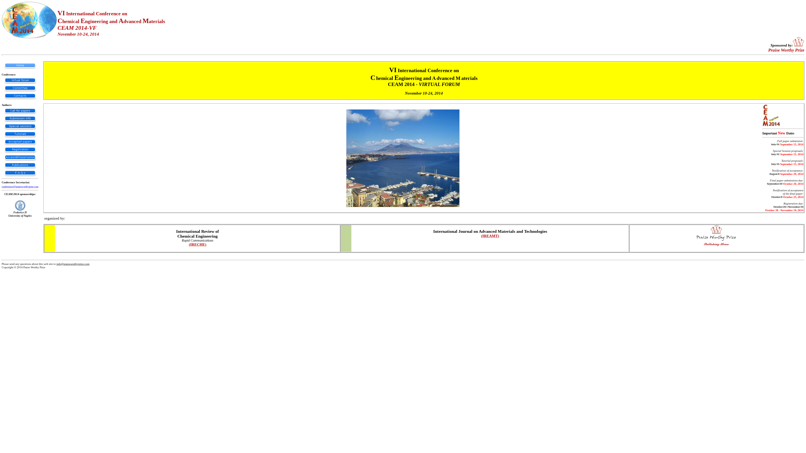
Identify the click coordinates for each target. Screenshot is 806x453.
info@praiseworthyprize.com (72, 264)
